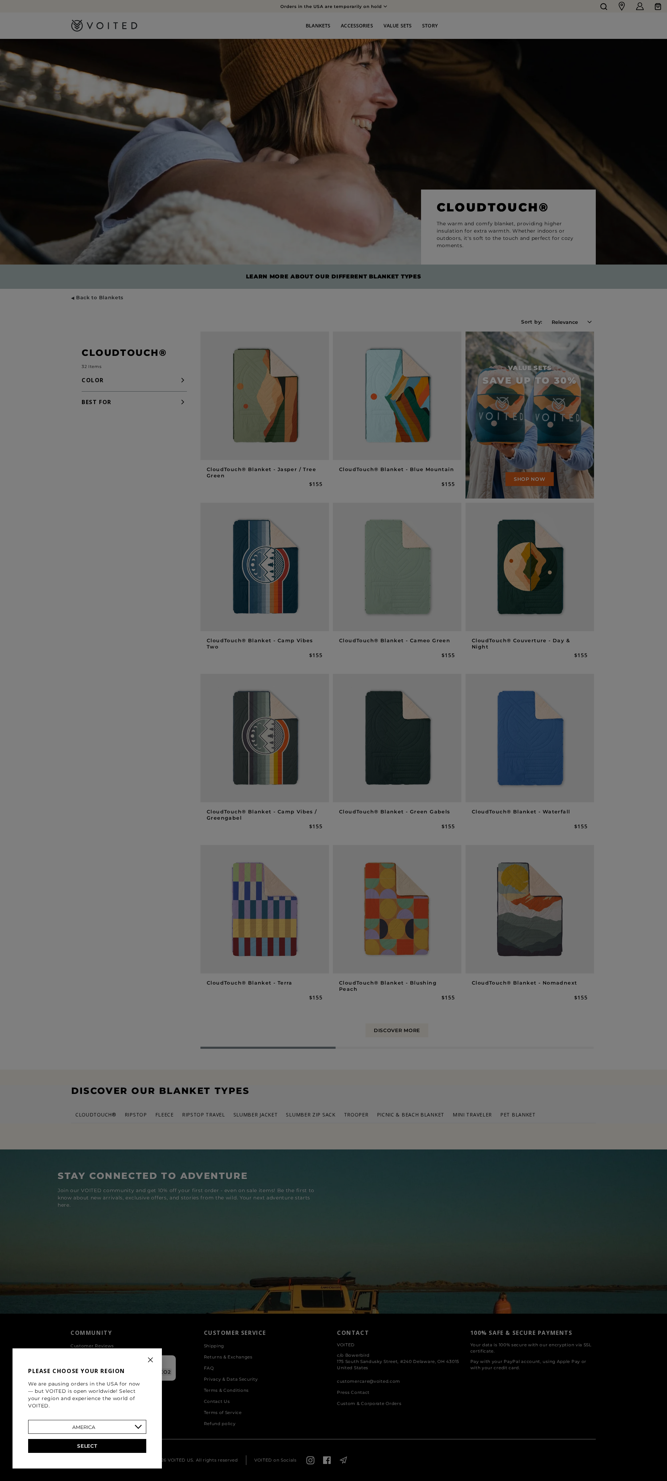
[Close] (150, 1360)
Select (87, 1446)
